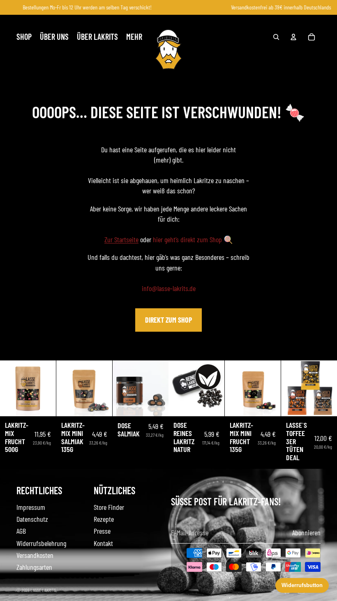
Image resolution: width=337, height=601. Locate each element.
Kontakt (103, 543)
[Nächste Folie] (49, 388)
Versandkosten (34, 555)
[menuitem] (24, 37)
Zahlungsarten (34, 566)
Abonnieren (306, 532)
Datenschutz (32, 518)
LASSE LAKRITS (43, 590)
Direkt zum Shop (168, 319)
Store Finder (109, 507)
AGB (21, 530)
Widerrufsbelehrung (41, 543)
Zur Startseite (121, 239)
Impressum (30, 507)
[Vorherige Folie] (6, 388)
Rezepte (104, 518)
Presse (102, 530)
